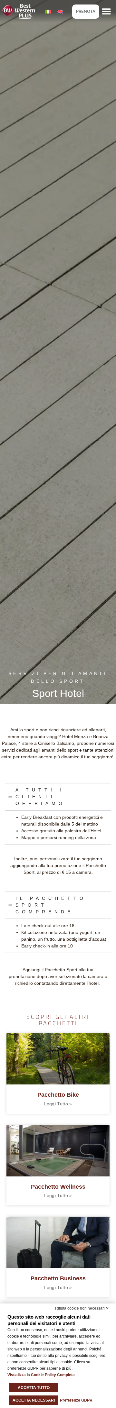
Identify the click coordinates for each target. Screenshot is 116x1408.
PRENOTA (85, 11)
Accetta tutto (34, 1387)
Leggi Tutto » (58, 1103)
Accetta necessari (34, 1400)
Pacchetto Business (58, 1278)
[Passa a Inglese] (60, 11)
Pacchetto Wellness (58, 1187)
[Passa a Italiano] (48, 11)
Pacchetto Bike (58, 1095)
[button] (106, 11)
